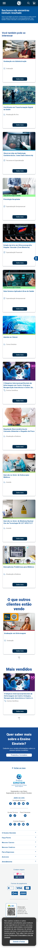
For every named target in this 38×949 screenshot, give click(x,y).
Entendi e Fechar (19, 942)
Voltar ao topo (20, 768)
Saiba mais (20, 79)
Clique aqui (21, 907)
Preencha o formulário (19, 755)
